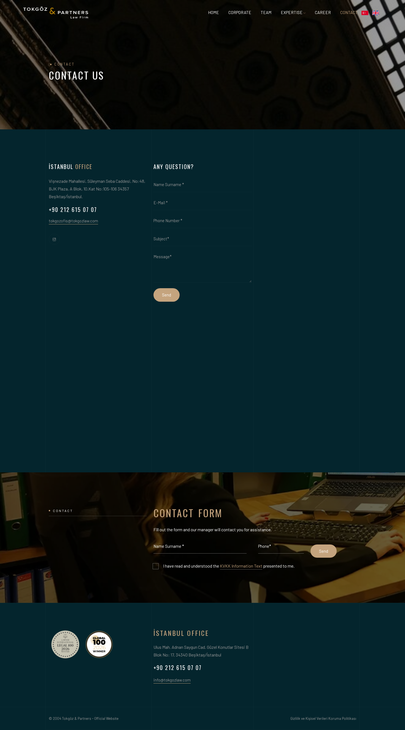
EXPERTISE (292, 12)
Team (266, 12)
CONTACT (349, 12)
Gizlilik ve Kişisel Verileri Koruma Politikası (323, 718)
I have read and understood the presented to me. (229, 565)
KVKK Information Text (241, 565)
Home (213, 12)
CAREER (323, 12)
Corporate (239, 12)
